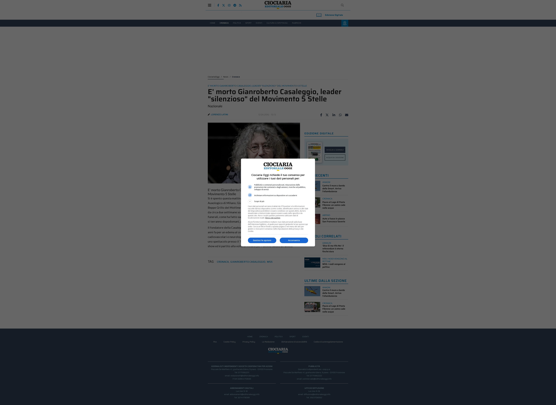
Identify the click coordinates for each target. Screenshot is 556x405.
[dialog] (278, 202)
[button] (278, 201)
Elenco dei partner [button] (272, 218)
